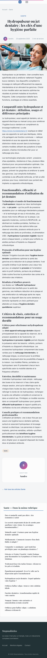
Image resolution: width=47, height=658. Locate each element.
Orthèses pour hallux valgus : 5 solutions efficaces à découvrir (20, 609)
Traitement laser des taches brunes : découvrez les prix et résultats (23, 565)
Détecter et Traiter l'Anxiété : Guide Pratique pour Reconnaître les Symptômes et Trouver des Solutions (23, 556)
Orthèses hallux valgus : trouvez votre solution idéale (22, 587)
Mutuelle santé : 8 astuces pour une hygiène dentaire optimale (21, 533)
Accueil (4, 9)
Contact (27, 645)
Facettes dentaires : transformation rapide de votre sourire (22, 594)
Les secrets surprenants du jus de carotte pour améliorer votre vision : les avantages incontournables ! (22, 524)
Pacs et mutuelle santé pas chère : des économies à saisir (19, 516)
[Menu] (27, 2)
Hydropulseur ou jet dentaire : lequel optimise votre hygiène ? (22, 579)
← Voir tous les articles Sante (13, 489)
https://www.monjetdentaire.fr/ (14, 131)
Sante (11, 9)
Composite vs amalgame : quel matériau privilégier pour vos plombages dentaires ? (21, 548)
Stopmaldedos (9, 630)
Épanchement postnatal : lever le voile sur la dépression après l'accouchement (22, 572)
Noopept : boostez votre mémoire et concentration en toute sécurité (18, 601)
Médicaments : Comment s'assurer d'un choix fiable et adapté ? (22, 540)
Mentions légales (16, 645)
